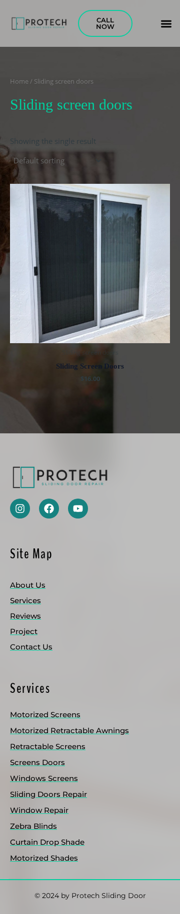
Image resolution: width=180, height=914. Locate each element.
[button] (166, 23)
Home (19, 81)
